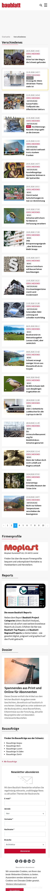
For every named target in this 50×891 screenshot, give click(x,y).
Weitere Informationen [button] (16, 884)
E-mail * (7, 798)
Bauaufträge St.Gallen (15, 751)
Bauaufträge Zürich (14, 754)
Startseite (6, 37)
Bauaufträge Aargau (14, 743)
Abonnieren (25, 851)
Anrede (7, 809)
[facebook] (20, 861)
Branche (7, 840)
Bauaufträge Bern (13, 746)
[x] (16, 861)
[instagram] (25, 861)
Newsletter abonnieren (25, 867)
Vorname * (8, 819)
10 (43, 525)
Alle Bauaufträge (10, 761)
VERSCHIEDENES (33, 54)
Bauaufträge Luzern (14, 748)
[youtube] (33, 861)
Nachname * (9, 829)
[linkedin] (29, 861)
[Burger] (45, 5)
